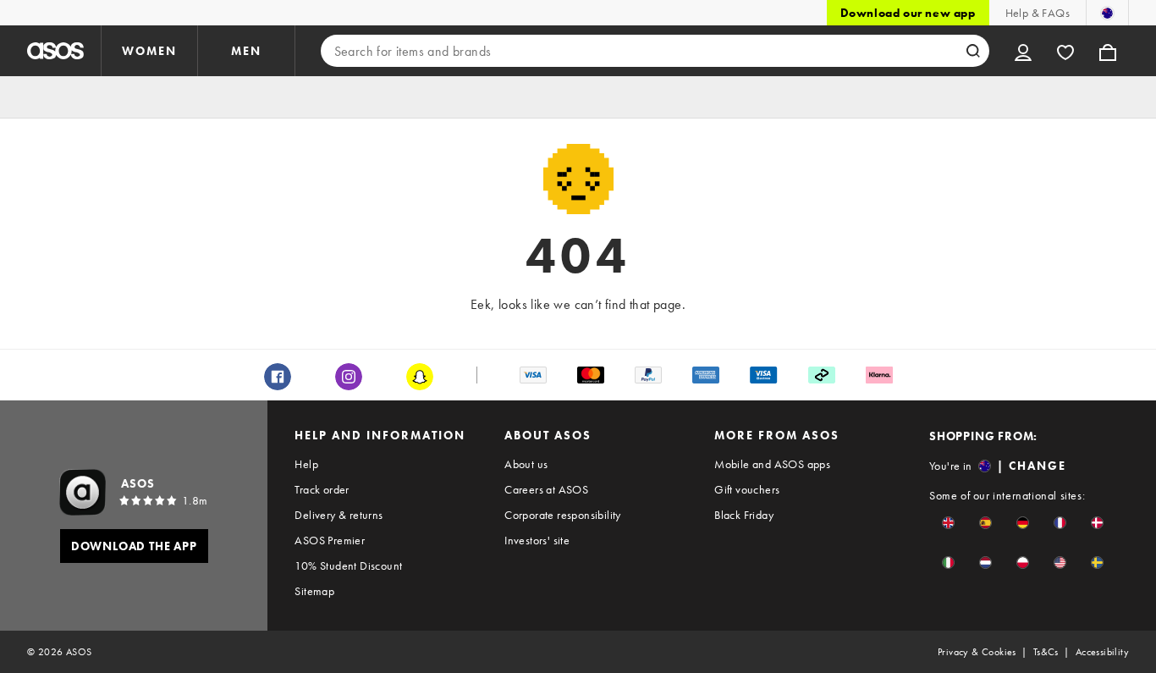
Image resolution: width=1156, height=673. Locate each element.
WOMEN (149, 50)
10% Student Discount (348, 565)
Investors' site (537, 540)
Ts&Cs (1046, 652)
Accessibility (1102, 652)
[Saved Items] (1065, 50)
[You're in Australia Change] (1107, 12)
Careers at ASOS (546, 489)
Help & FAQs (1037, 12)
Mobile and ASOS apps (772, 464)
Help (306, 464)
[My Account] (1023, 50)
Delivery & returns (339, 514)
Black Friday (743, 514)
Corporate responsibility (562, 514)
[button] (948, 522)
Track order (322, 489)
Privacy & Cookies (977, 652)
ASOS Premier (330, 540)
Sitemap (314, 591)
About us (526, 464)
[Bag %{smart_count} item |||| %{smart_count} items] (1108, 50)
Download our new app (908, 12)
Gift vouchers (746, 489)
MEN (246, 50)
